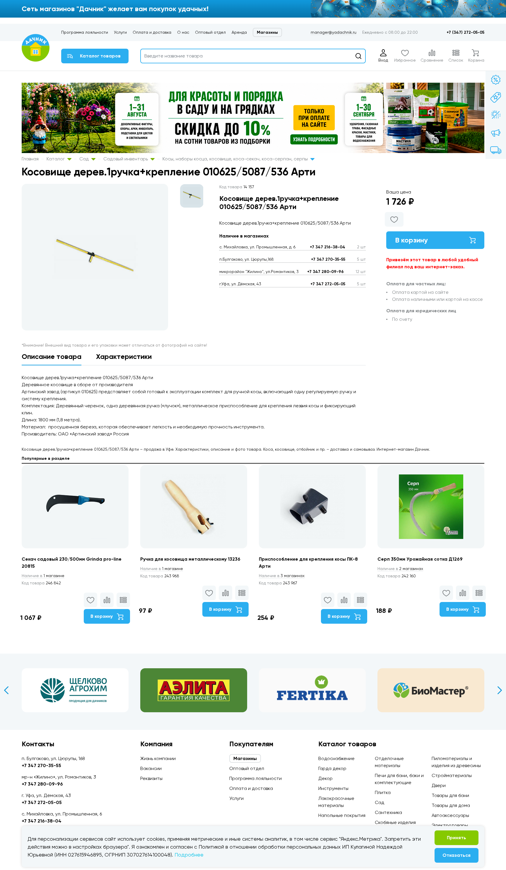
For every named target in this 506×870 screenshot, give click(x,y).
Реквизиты (151, 778)
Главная (30, 159)
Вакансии (151, 768)
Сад (84, 159)
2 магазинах (400, 568)
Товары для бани (450, 795)
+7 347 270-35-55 (328, 259)
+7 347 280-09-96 (325, 271)
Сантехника (388, 812)
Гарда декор (332, 768)
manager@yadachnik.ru (333, 32)
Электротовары (450, 825)
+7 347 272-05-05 (327, 283)
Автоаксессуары (450, 815)
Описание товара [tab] (51, 356)
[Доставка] (496, 150)
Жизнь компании (158, 758)
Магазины (267, 32)
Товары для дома (451, 805)
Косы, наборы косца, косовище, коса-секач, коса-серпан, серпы (236, 159)
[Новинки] (496, 97)
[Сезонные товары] (496, 115)
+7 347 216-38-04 (327, 247)
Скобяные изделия (395, 822)
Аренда (239, 32)
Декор (325, 778)
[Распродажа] (496, 132)
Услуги (120, 32)
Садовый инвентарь (126, 159)
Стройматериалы (452, 775)
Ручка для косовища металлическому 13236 (190, 559)
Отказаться (456, 855)
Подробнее (189, 855)
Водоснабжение (336, 758)
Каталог (56, 159)
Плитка (383, 792)
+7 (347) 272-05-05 (465, 32)
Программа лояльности (84, 32)
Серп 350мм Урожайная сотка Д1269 (420, 559)
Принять (456, 837)
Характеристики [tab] (124, 356)
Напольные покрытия (341, 815)
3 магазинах (282, 575)
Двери (439, 785)
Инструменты (333, 788)
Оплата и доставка (152, 32)
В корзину (411, 240)
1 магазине (43, 575)
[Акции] (496, 80)
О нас (183, 32)
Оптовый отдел (210, 32)
